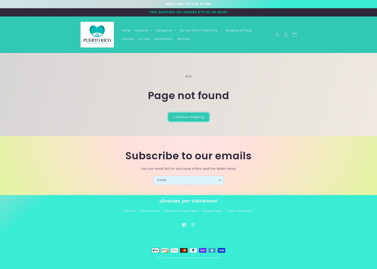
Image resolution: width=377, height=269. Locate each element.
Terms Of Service (239, 211)
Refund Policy (149, 211)
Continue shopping (188, 117)
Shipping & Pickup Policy (181, 211)
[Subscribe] (219, 180)
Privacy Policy (212, 211)
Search (130, 211)
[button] (143, 30)
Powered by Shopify (209, 257)
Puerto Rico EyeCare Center (181, 257)
